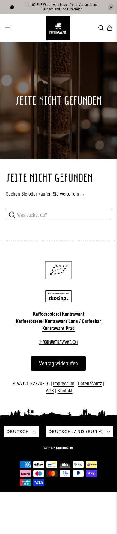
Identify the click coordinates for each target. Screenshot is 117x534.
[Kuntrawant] (58, 28)
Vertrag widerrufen (58, 363)
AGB (50, 391)
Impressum (63, 383)
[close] (111, 7)
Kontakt (65, 391)
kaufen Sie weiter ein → (61, 194)
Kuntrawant (64, 448)
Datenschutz (90, 383)
